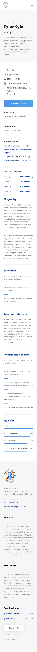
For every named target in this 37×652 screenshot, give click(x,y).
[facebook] (4, 32)
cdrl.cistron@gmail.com (16, 506)
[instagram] (14, 32)
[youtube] (11, 32)
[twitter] (7, 32)
